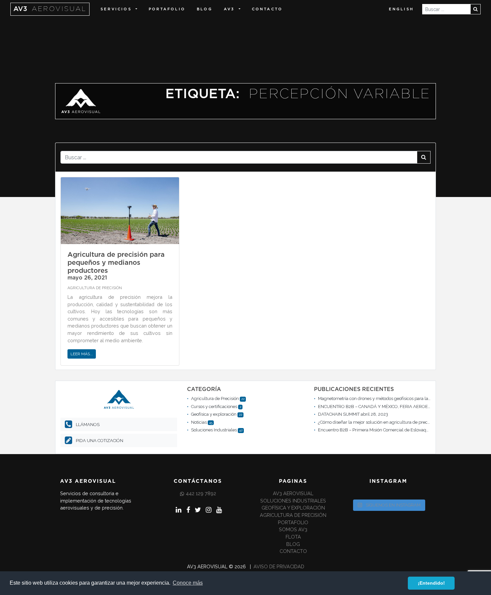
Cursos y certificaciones (214, 406)
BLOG (204, 9)
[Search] (475, 9)
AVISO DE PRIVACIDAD (279, 566)
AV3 (50, 9)
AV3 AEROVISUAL (293, 493)
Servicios (116, 9)
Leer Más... (81, 354)
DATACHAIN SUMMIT (339, 414)
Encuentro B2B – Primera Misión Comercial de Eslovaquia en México (385, 429)
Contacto (267, 9)
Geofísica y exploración (213, 414)
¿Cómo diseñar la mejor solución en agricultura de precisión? (378, 422)
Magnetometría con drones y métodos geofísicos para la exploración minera (393, 398)
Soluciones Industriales (214, 429)
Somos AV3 (293, 529)
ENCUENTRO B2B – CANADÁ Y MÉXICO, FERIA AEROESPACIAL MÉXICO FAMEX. (398, 406)
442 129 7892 (201, 493)
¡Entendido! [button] (431, 583)
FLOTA (293, 537)
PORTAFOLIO (167, 9)
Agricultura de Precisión (94, 287)
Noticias (199, 422)
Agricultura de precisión (293, 515)
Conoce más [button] (188, 583)
